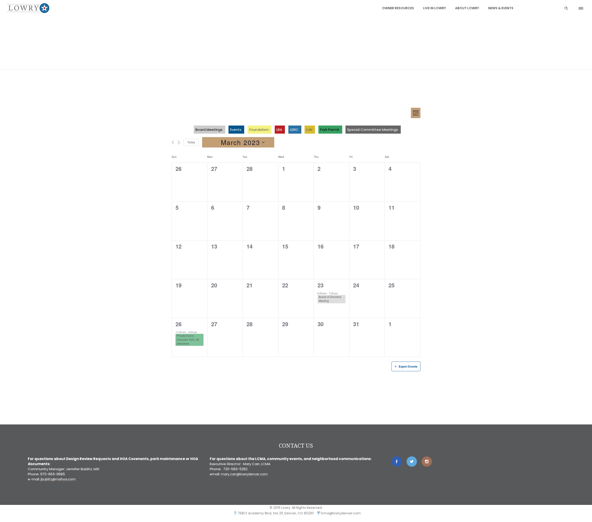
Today (191, 142)
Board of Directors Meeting (330, 299)
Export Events (408, 366)
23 (321, 285)
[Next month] (179, 142)
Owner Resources (398, 8)
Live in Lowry (434, 8)
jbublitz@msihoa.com (58, 479)
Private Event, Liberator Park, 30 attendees (188, 339)
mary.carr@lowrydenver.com (244, 474)
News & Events (500, 8)
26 (179, 324)
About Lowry (467, 8)
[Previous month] (173, 142)
